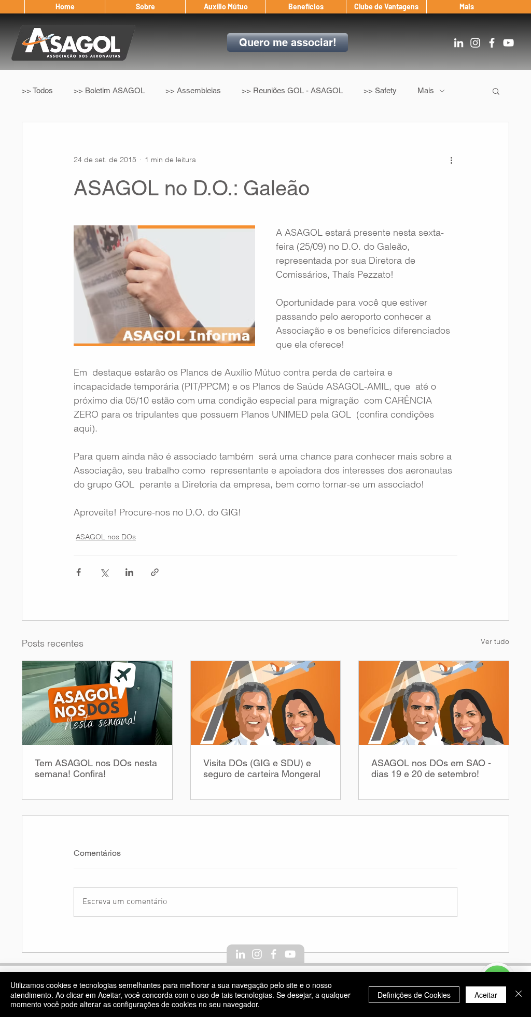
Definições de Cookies (414, 995)
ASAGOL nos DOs (106, 536)
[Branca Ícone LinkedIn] (458, 42)
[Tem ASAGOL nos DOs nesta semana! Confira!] (97, 703)
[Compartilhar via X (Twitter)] (104, 572)
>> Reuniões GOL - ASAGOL (292, 90)
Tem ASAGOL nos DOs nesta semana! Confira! (96, 768)
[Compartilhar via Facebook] (78, 572)
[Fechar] (518, 994)
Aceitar (485, 995)
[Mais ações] (451, 159)
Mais (425, 90)
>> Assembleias (193, 90)
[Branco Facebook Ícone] (491, 42)
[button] (145, 6)
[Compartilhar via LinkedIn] (129, 572)
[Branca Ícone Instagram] (475, 42)
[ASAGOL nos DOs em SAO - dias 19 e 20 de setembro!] (434, 703)
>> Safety (380, 90)
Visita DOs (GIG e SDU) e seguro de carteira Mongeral (261, 768)
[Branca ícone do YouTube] (508, 42)
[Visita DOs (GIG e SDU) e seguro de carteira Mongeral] (266, 703)
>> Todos (37, 90)
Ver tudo (495, 641)
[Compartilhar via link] (155, 572)
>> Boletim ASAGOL (109, 90)
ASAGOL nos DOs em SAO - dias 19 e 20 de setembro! (431, 768)
